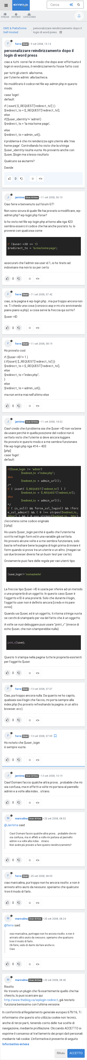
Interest (16, 17)
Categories (29, 17)
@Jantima (11, 825)
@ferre (9, 925)
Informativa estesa (15, 1044)
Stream (5, 17)
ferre (18, 43)
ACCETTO (76, 1053)
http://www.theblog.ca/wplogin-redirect (31, 1000)
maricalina (21, 818)
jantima (19, 197)
